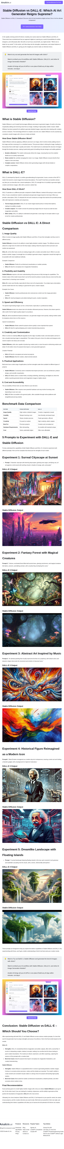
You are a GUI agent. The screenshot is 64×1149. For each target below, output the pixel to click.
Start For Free (32, 111)
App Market (18, 1129)
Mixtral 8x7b (46, 1135)
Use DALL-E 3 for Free (49, 1129)
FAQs (17, 1133)
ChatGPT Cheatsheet (36, 1129)
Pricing (17, 1131)
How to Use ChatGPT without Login (53, 1133)
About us (25, 1131)
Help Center (26, 1129)
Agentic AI (33, 1127)
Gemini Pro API (47, 1127)
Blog (24, 1127)
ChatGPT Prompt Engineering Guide (53, 1131)
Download (18, 1127)
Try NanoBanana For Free (53, 2)
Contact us (26, 1133)
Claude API (33, 1131)
